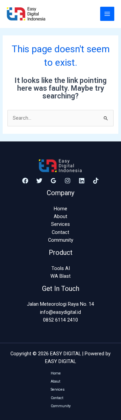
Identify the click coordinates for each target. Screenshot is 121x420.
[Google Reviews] (53, 181)
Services (60, 224)
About (60, 216)
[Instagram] (68, 181)
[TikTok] (96, 181)
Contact (60, 232)
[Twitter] (39, 181)
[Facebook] (25, 181)
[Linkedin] (82, 181)
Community (60, 240)
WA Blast (60, 276)
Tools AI (60, 268)
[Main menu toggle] (107, 14)
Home (60, 209)
